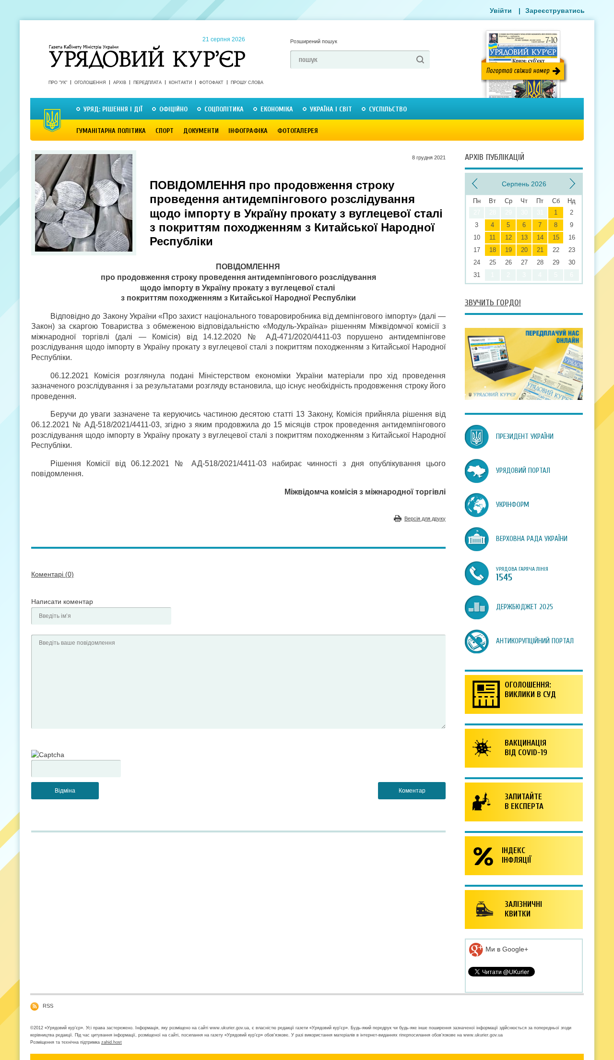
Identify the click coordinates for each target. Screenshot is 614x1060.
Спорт (164, 131)
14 (540, 237)
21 (540, 249)
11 (492, 237)
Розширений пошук (313, 41)
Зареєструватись (555, 10)
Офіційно (173, 109)
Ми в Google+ (506, 949)
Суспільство (388, 109)
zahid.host (111, 1042)
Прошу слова (247, 82)
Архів (119, 82)
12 (508, 237)
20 (524, 249)
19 (508, 249)
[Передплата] (524, 397)
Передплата (147, 82)
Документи (201, 131)
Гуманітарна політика (111, 131)
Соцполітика (224, 109)
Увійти (501, 10)
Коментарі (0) (52, 574)
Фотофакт (211, 82)
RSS (48, 1006)
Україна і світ (331, 109)
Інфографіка (248, 131)
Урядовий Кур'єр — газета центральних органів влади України (147, 47)
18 (492, 249)
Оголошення (90, 82)
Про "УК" (57, 82)
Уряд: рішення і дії (112, 109)
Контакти (180, 82)
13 (524, 237)
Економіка (276, 109)
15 (556, 237)
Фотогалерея (297, 131)
